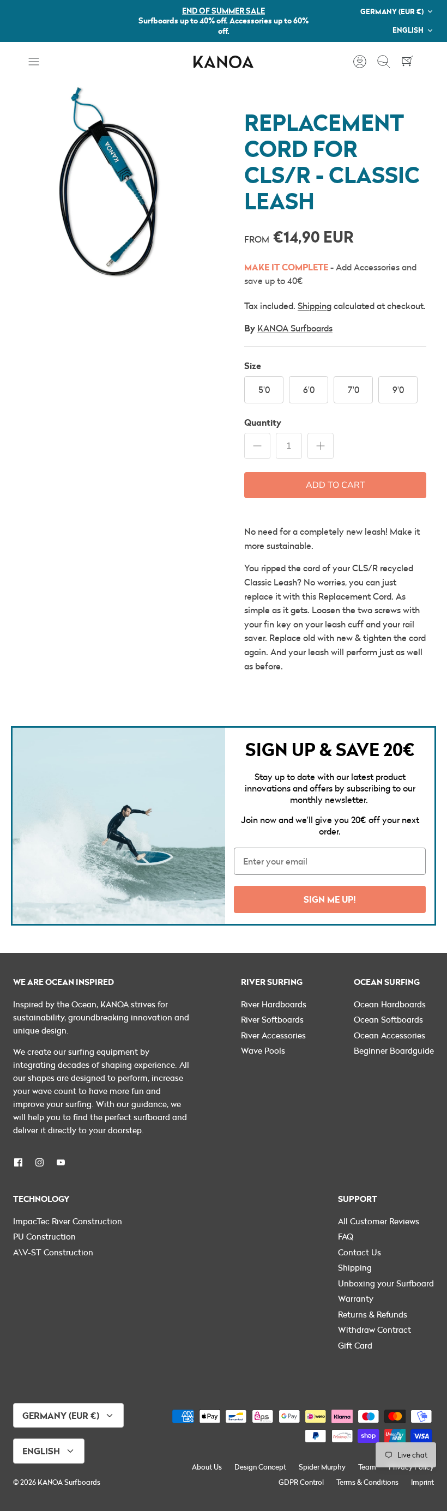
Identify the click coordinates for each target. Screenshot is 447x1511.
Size (252, 365)
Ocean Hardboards (390, 1004)
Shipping (314, 305)
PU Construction (44, 1236)
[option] (112, 193)
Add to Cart (335, 485)
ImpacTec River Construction (67, 1221)
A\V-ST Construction (53, 1252)
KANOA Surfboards (295, 328)
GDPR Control (301, 1482)
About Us (207, 1467)
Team (367, 1467)
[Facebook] (18, 1162)
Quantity (262, 422)
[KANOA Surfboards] (223, 62)
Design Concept (260, 1467)
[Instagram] (39, 1162)
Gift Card (355, 1345)
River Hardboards (273, 1004)
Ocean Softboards (388, 1019)
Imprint (422, 1482)
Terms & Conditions (367, 1482)
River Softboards (272, 1019)
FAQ (345, 1236)
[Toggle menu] (39, 61)
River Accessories (273, 1035)
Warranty (355, 1298)
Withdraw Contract (374, 1329)
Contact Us (359, 1252)
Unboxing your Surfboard (386, 1283)
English (408, 29)
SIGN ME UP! (330, 899)
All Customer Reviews (378, 1221)
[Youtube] (60, 1162)
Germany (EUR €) (392, 11)
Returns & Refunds (372, 1314)
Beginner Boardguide (394, 1050)
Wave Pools (263, 1050)
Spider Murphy (322, 1467)
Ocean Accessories (389, 1035)
